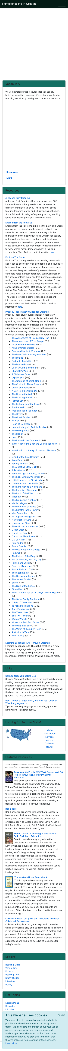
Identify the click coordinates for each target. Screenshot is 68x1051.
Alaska (49, 740)
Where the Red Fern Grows (25, 622)
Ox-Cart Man (18, 539)
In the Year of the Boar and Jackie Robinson (34, 443)
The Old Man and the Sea (25, 526)
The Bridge (17, 357)
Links (9, 177)
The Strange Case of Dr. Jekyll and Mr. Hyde (35, 592)
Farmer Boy (18, 400)
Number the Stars (21, 523)
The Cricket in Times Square (26, 384)
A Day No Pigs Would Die (24, 390)
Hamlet (15, 420)
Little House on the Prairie (25, 483)
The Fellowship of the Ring (25, 404)
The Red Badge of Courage (26, 549)
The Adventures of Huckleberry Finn (30, 338)
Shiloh (15, 582)
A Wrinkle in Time (20, 632)
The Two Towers (20, 615)
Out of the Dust (20, 533)
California (49, 743)
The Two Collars (20, 612)
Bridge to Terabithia (22, 361)
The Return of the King (23, 556)
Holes (14, 437)
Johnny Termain (20, 463)
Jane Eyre (17, 460)
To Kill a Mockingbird (22, 605)
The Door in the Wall (22, 394)
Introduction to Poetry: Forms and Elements (34, 450)
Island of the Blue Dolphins (25, 457)
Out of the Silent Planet (24, 536)
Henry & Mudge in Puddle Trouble (29, 427)
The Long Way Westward (24, 490)
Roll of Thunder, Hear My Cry (26, 559)
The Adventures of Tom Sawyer (28, 341)
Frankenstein (18, 407)
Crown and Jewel (21, 387)
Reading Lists (12, 974)
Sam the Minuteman (22, 566)
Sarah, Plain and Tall (22, 569)
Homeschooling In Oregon (19, 3)
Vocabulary (11, 968)
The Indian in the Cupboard (26, 440)
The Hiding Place (20, 430)
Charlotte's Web (20, 371)
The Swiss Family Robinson (26, 599)
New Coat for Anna (21, 519)
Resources (12, 172)
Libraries (9, 1009)
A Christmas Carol (21, 374)
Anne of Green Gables (23, 347)
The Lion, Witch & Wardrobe (26, 476)
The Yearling (18, 635)
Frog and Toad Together (24, 410)
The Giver (17, 414)
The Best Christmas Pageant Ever (29, 354)
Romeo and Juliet (21, 562)
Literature (10, 981)
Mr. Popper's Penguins (23, 516)
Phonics (9, 971)
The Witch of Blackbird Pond (26, 629)
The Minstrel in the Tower (25, 509)
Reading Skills (12, 964)
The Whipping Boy (21, 625)
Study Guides (12, 978)
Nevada (49, 736)
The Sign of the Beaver (23, 586)
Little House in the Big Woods (27, 480)
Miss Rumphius (19, 513)
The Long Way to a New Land (27, 486)
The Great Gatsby (21, 417)
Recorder (10, 1006)
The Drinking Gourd (22, 397)
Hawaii (49, 746)
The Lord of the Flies (22, 493)
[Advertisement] (34, 44)
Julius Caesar (18, 470)
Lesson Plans (12, 1002)
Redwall (16, 552)
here (52, 252)
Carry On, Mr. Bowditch (24, 367)
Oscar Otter (18, 529)
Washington (49, 733)
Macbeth (16, 496)
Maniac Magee (19, 503)
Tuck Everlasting (20, 609)
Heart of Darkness (21, 424)
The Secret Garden (21, 579)
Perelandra (17, 543)
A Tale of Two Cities (22, 602)
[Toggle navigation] (62, 4)
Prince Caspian (19, 546)
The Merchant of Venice (24, 506)
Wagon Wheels (19, 619)
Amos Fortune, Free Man (24, 344)
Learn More (11, 1043)
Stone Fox (17, 589)
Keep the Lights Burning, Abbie (28, 473)
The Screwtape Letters (23, 576)
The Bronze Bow (20, 364)
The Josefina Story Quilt (24, 467)
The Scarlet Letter (21, 572)
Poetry (8, 984)
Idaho (50, 730)
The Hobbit (17, 433)
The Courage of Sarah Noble (26, 381)
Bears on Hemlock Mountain (26, 351)
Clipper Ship (18, 377)
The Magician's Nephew (24, 500)
